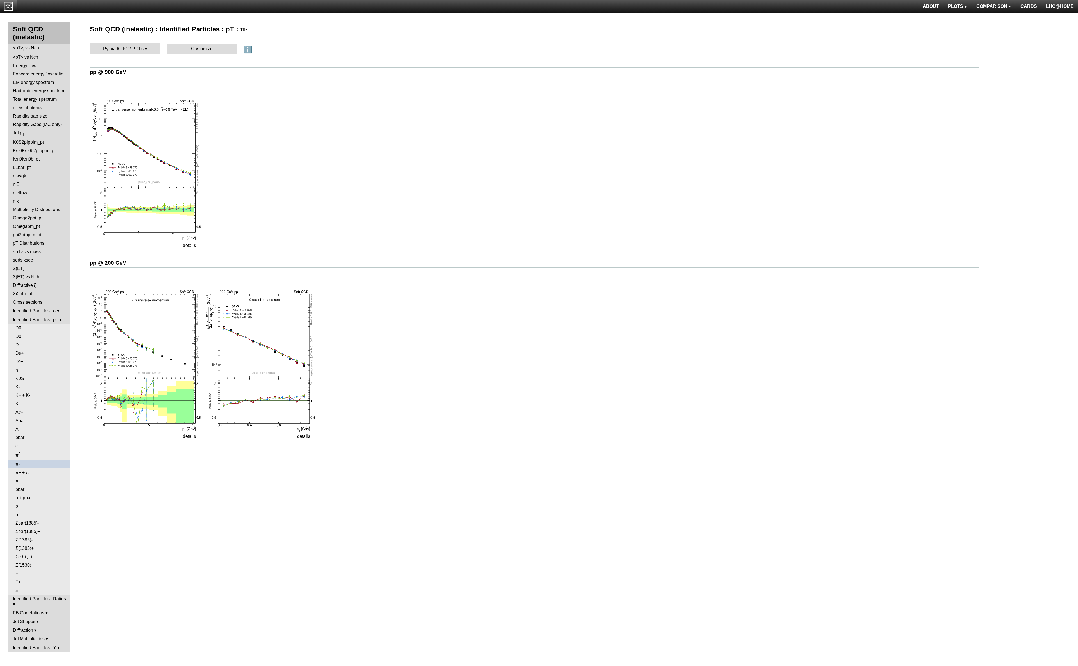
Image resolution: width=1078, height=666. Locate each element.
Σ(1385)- (24, 539)
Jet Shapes (24, 621)
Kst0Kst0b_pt (26, 159)
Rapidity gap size (30, 116)
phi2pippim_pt (27, 234)
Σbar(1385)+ (27, 531)
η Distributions (27, 107)
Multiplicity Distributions (36, 209)
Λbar (20, 420)
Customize (202, 48)
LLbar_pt (22, 167)
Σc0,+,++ (24, 556)
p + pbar (23, 497)
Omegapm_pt (26, 226)
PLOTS (955, 6)
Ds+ (19, 353)
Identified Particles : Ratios (39, 598)
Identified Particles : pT (35, 319)
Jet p (19, 133)
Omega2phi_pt (27, 218)
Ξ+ (18, 582)
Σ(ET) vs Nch (26, 276)
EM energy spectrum (33, 82)
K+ (18, 403)
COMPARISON (991, 6)
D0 (18, 328)
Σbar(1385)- (27, 523)
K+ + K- (22, 395)
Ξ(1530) (23, 565)
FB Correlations (28, 612)
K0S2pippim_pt (28, 142)
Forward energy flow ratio (38, 74)
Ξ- (17, 573)
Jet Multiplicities (29, 639)
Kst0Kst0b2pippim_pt (34, 150)
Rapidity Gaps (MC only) (37, 124)
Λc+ (19, 412)
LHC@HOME (1060, 6)
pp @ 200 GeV (108, 263)
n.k (16, 201)
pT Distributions (28, 243)
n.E (16, 184)
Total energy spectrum (35, 99)
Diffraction (23, 630)
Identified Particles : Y (34, 647)
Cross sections (27, 302)
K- (17, 387)
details (189, 245)
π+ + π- (22, 472)
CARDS (1028, 6)
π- (17, 464)
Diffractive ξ (24, 285)
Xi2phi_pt (22, 293)
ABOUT (931, 6)
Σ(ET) (18, 268)
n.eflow (20, 192)
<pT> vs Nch (26, 48)
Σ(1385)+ (24, 548)
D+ (18, 344)
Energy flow (24, 65)
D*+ (19, 361)
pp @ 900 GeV (108, 72)
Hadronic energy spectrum (39, 90)
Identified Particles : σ (34, 310)
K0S (19, 378)
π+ (18, 481)
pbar (19, 437)
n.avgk (19, 175)
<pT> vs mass (27, 251)
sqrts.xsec (23, 260)
